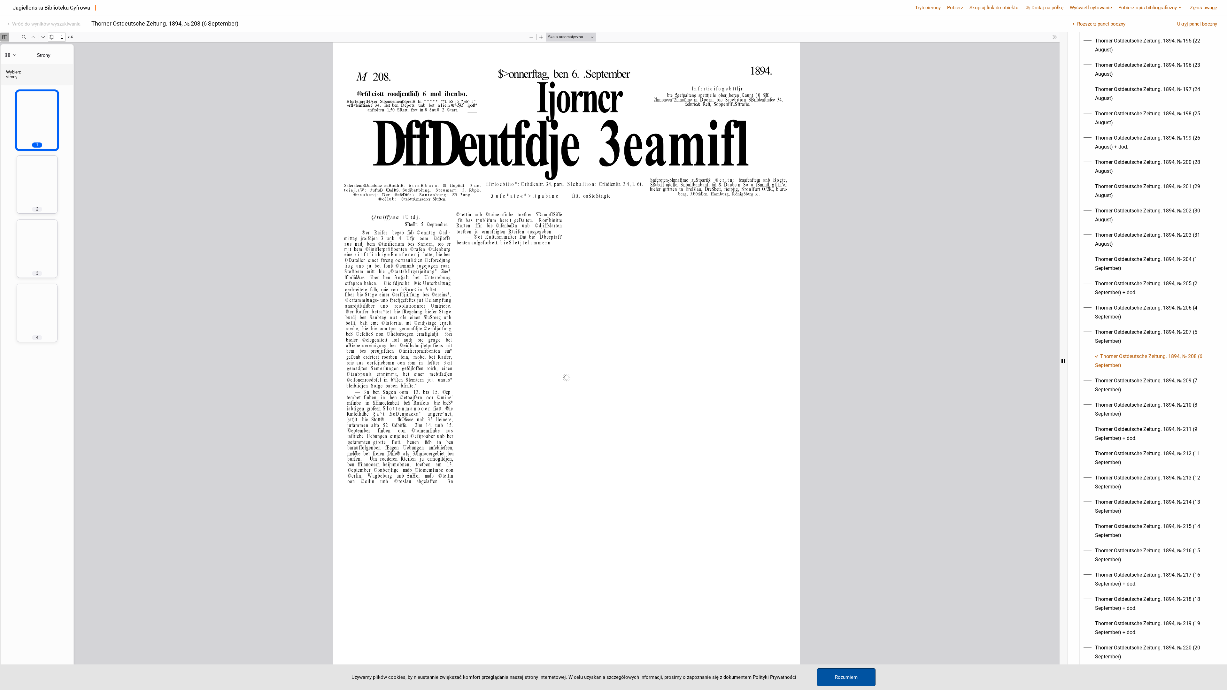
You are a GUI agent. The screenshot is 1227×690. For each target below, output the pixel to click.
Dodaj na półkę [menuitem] (1047, 8)
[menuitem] (1153, 45)
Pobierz (955, 8)
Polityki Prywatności (774, 677)
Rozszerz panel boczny (1101, 24)
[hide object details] (1063, 361)
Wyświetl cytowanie (1091, 8)
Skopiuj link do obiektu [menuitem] (993, 8)
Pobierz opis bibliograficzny (1147, 8)
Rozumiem (846, 677)
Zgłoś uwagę (1203, 8)
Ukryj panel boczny (1197, 24)
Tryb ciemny (928, 8)
